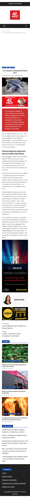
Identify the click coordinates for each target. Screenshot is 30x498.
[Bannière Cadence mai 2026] (15, 313)
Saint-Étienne (14, 360)
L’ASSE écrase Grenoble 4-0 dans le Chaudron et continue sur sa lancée (15, 353)
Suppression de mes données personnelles (14, 483)
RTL (20, 173)
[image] (15, 101)
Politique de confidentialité (9, 480)
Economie (14, 387)
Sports (20, 360)
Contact (4, 473)
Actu (8, 67)
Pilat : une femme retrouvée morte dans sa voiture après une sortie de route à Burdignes (14, 451)
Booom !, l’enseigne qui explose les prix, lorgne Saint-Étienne (15, 380)
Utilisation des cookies (8, 486)
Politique (12, 67)
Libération (18, 224)
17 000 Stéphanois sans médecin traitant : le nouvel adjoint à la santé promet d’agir (15, 459)
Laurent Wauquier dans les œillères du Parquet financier (14, 326)
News (18, 387)
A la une (4, 67)
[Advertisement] (15, 49)
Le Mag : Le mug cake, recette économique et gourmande (11, 334)
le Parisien (8, 156)
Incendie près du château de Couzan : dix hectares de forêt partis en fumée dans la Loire (15, 406)
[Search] (26, 26)
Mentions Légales (7, 476)
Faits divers (14, 413)
